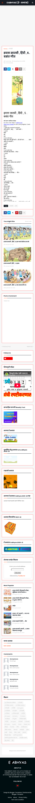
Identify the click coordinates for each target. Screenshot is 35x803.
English (14, 724)
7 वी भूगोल (14, 719)
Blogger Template (17, 794)
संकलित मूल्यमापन (17, 735)
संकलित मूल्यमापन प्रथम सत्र (11, 737)
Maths (20, 724)
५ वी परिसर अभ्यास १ (9, 705)
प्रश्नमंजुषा (22, 729)
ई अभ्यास (12, 727)
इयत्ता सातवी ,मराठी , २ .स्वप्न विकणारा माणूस (20, 629)
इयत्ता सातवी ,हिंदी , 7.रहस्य (11, 263)
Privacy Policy (23, 797)
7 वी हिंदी (10, 49)
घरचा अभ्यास (7, 646)
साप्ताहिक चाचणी (23, 737)
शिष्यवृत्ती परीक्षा (8, 735)
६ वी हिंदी (23, 713)
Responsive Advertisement (17, 751)
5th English (20, 708)
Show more (28, 221)
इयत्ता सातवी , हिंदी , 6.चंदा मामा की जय (15, 285)
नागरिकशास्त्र (24, 727)
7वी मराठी (20, 721)
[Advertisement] (17, 25)
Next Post (29, 346)
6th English (7, 716)
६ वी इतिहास (7, 710)
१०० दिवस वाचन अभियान (10, 702)
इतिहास (6, 727)
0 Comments (9, 63)
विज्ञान (10, 732)
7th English (13, 721)
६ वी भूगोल (14, 710)
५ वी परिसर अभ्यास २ (20, 705)
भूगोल (27, 729)
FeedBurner (21, 576)
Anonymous (14, 659)
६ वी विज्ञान (7, 713)
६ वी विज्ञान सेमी (15, 713)
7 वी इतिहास (7, 719)
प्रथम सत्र (15, 729)
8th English (7, 724)
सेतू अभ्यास (7, 740)
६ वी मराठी (21, 710)
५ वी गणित (20, 702)
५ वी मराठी (7, 708)
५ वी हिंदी (13, 708)
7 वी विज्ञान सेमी (22, 719)
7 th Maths (22, 716)
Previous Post (6, 346)
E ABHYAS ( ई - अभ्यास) (17, 2)
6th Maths (15, 716)
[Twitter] (9, 69)
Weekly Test (27, 724)
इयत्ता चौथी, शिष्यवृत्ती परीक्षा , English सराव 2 (20, 599)
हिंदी (16, 206)
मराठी (6, 732)
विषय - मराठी (17, 732)
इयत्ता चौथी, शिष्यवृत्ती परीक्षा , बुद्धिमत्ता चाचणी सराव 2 (20, 591)
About (15, 797)
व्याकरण (24, 732)
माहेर (14, 606)
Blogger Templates (16, 792)
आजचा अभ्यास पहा (14, 506)
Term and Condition (17, 800)
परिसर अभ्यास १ (8, 729)
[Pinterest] (16, 69)
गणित (17, 727)
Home (5, 49)
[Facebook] (5, 69)
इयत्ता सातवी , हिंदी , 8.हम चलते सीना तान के (16, 242)
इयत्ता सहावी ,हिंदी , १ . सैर (19, 621)
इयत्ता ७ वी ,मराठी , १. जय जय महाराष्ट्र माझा (20, 614)
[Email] (20, 69)
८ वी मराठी (27, 721)
